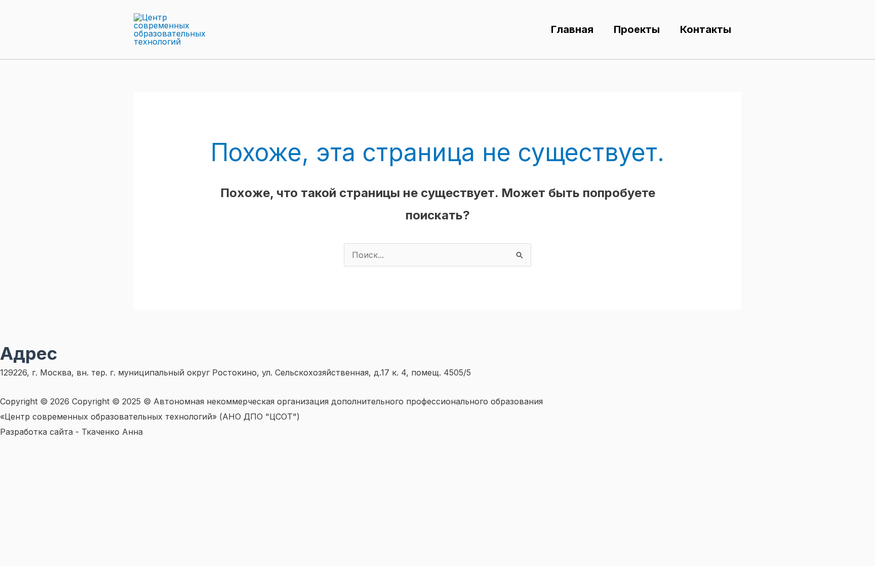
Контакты (705, 29)
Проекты (637, 29)
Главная (572, 29)
